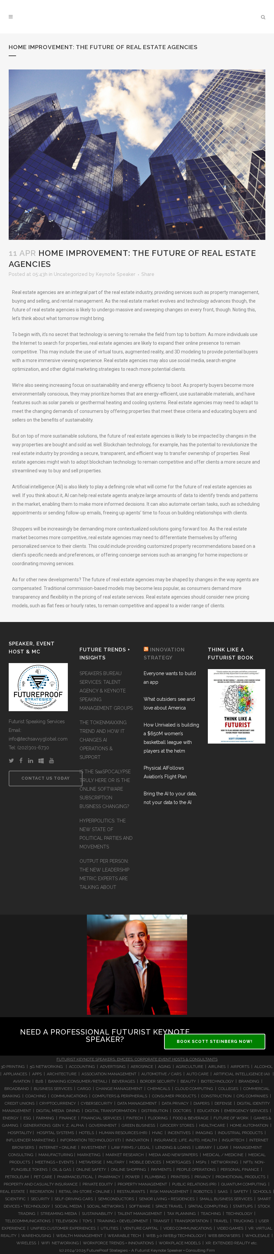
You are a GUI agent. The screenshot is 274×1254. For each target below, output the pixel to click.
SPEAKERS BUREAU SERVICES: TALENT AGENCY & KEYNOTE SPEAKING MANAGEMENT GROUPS (106, 691)
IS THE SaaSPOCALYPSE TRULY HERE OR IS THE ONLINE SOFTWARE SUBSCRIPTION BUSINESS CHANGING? (105, 789)
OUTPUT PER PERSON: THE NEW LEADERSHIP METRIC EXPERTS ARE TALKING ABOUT (104, 874)
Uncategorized (71, 274)
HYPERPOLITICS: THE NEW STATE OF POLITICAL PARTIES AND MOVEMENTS (106, 833)
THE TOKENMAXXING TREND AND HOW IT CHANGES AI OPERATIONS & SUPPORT (103, 740)
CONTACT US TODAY (45, 778)
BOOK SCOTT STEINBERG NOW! (215, 1041)
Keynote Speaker (115, 274)
